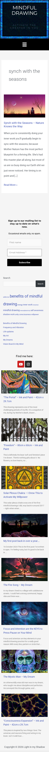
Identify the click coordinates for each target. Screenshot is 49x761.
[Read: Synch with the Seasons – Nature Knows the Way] (24, 105)
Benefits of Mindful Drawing (15, 323)
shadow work (9, 314)
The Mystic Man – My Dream (19, 676)
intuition (36, 305)
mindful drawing (11, 310)
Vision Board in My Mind (13, 344)
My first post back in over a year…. (21, 540)
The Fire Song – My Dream (17, 585)
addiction (6, 297)
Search (6, 278)
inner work (28, 304)
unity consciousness (23, 314)
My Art (6, 336)
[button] (24, 45)
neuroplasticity (25, 310)
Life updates (8, 332)
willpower (35, 314)
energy (20, 305)
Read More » (10, 184)
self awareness (37, 310)
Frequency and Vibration (13, 327)
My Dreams (8, 340)
